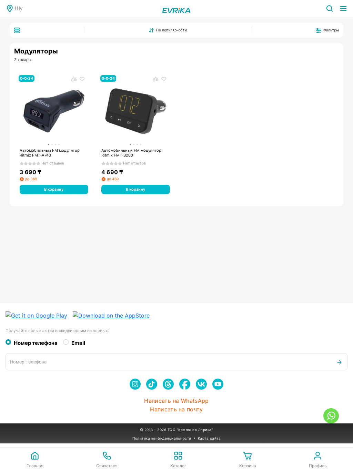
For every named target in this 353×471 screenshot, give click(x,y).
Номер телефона (36, 343)
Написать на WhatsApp (176, 401)
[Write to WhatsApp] (331, 415)
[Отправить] (339, 361)
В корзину (53, 189)
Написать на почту (176, 409)
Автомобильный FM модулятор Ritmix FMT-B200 (131, 153)
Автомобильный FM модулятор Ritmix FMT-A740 (50, 153)
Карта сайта (209, 438)
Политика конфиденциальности (161, 438)
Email (78, 343)
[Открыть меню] (343, 8)
